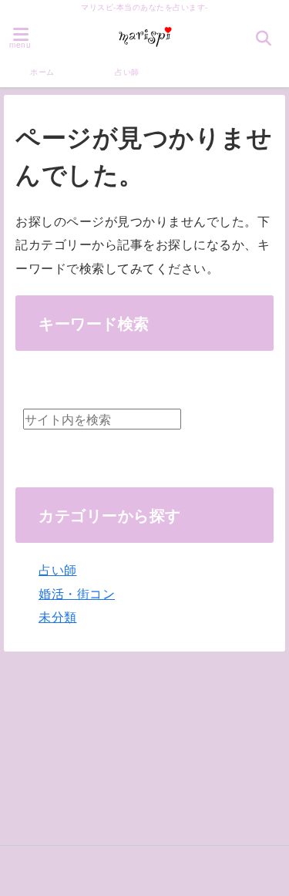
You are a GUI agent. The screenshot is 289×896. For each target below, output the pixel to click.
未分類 (58, 616)
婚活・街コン (77, 593)
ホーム (42, 71)
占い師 (127, 71)
